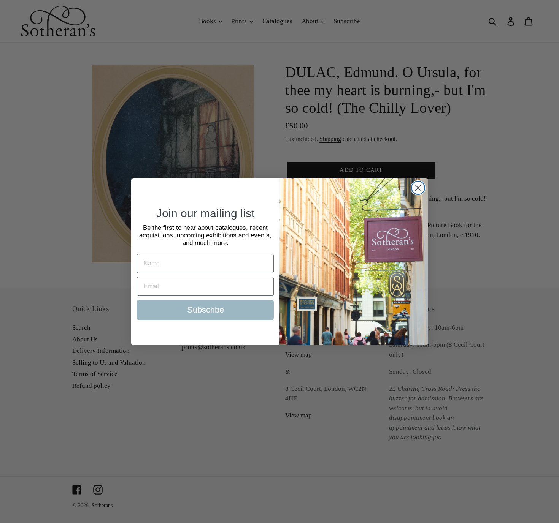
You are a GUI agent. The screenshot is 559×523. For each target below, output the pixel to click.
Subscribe (205, 309)
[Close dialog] (418, 187)
